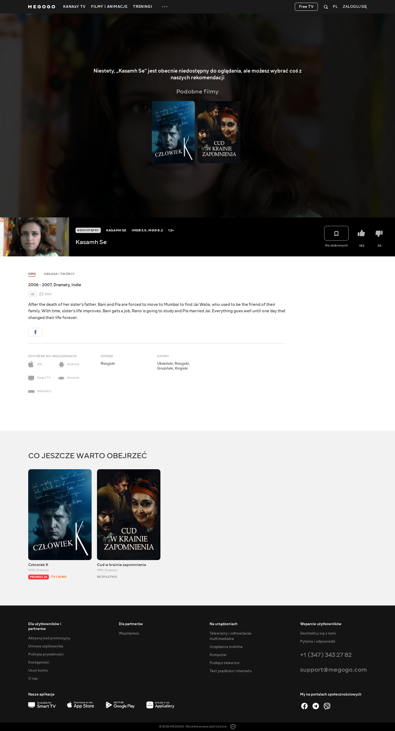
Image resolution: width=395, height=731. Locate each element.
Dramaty (61, 285)
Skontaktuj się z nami (318, 633)
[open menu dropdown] (164, 6)
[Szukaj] (326, 6)
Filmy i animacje (109, 6)
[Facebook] (304, 706)
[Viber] (327, 706)
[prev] (294, 92)
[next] (304, 92)
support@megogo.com (333, 669)
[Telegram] (315, 706)
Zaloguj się (355, 7)
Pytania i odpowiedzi (317, 641)
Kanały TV (74, 6)
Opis (32, 274)
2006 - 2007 (40, 285)
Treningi (142, 6)
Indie (76, 285)
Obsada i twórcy (59, 274)
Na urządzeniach (224, 624)
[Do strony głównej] (41, 6)
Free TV (306, 6)
